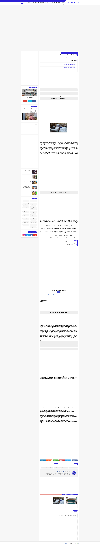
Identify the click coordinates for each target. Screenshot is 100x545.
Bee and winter (56, 467)
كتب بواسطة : (63, 471)
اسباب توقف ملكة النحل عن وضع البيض (33, 208)
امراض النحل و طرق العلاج (28, 170)
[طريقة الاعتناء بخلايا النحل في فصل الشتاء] (58, 500)
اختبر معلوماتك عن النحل (26, 204)
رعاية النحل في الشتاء (65, 53)
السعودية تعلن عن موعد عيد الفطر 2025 (70, 243)
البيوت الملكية (26, 215)
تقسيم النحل (62, 2)
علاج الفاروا (44, 2)
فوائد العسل (62, 4)
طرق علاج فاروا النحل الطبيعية (27, 181)
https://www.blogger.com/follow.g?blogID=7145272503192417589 (58, 294)
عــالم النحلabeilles (73, 2)
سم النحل (26, 224)
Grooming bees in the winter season (69, 64)
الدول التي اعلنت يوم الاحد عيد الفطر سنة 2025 (69, 241)
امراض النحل (49, 2)
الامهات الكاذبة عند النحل (33, 216)
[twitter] (22, 1)
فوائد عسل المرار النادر (28, 191)
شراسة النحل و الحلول (38, 2)
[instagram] (23, 1)
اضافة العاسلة (26, 211)
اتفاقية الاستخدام (52, 0)
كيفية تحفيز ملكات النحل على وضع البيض (30, 108)
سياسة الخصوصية (57, 0)
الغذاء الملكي (26, 222)
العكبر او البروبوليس (31, 2)
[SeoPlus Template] (78, 543)
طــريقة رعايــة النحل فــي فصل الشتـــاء (69, 65)
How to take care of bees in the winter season (68, 71)
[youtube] (25, 1)
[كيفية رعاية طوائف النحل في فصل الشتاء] (71, 500)
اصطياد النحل (58, 2)
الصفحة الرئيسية (62, 0)
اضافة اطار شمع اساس (33, 212)
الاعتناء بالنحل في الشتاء (73, 53)
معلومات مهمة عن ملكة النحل (71, 244)
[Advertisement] (69, 7)
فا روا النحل (33, 227)
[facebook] (27, 1)
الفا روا (33, 224)
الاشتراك (29, 92)
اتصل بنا (48, 0)
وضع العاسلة (53, 2)
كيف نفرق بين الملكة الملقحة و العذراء (70, 245)
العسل (26, 218)
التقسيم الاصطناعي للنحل (33, 219)
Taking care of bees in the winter (47, 467)
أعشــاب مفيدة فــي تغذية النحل (33, 204)
